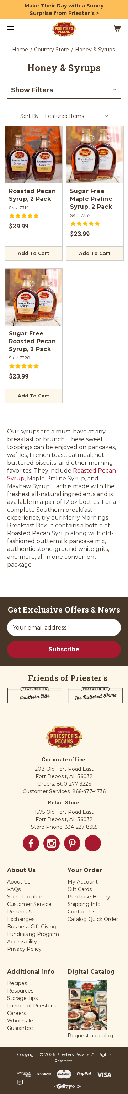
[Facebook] (31, 843)
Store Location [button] (25, 897)
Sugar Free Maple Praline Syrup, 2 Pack (91, 199)
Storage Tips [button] (22, 998)
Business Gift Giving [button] (32, 926)
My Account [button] (83, 882)
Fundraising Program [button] (33, 934)
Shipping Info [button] (84, 904)
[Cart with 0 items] (109, 29)
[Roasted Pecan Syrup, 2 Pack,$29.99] (33, 154)
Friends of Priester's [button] (31, 1005)
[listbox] (76, 116)
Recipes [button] (17, 983)
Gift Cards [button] (80, 889)
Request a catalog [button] (90, 1035)
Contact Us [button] (81, 911)
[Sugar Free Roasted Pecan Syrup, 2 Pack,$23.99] (33, 297)
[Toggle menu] (17, 29)
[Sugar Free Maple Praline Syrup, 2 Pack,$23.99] (94, 154)
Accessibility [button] (22, 941)
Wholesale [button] (20, 1020)
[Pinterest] (72, 843)
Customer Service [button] (29, 904)
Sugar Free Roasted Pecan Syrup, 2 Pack (32, 341)
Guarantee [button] (20, 1028)
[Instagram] (51, 843)
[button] (64, 90)
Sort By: (30, 116)
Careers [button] (16, 1013)
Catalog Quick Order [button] (93, 919)
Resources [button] (20, 991)
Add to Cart (33, 253)
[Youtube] (93, 843)
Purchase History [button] (89, 897)
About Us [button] (18, 882)
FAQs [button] (14, 889)
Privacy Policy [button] (24, 949)
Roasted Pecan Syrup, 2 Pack (32, 195)
